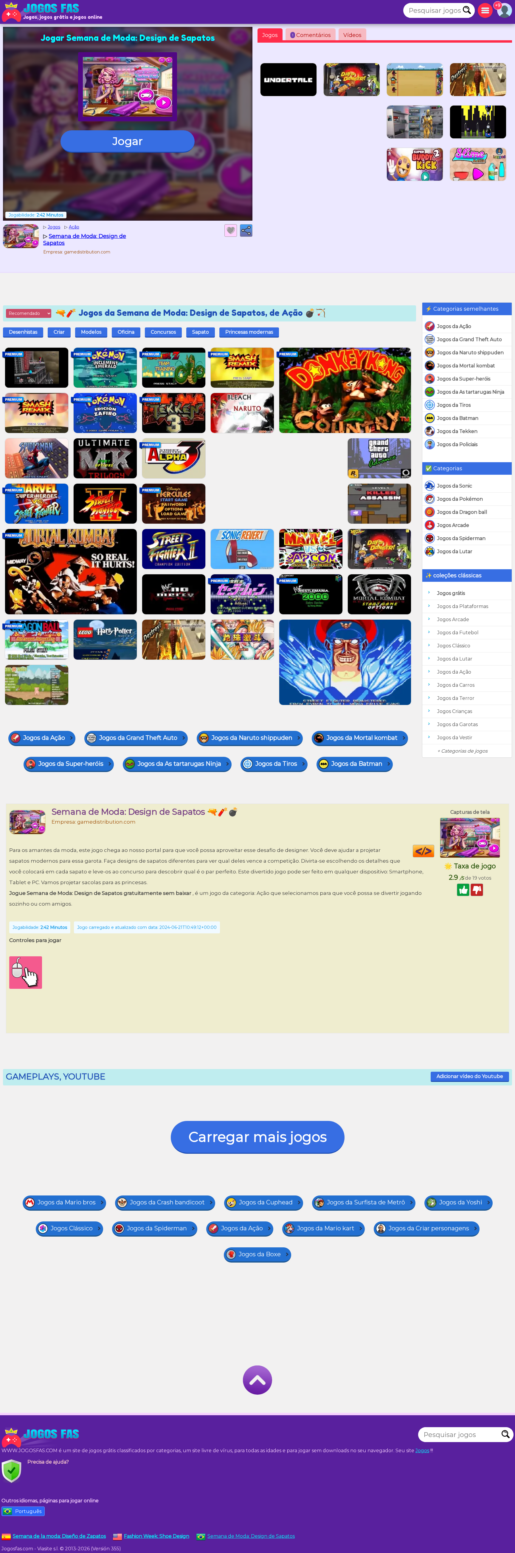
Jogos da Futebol (458, 632)
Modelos (91, 332)
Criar (59, 332)
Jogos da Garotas (457, 724)
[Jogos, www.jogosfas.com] (41, 11)
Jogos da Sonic (454, 486)
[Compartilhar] (246, 230)
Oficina (126, 332)
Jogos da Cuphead (266, 1202)
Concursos (163, 332)
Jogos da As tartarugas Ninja (470, 392)
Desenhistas (23, 332)
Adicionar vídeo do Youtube (470, 1076)
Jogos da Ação (454, 326)
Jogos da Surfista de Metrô (366, 1202)
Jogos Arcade (453, 525)
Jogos (270, 35)
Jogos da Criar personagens (429, 1228)
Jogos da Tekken (457, 431)
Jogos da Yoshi (460, 1202)
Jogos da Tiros (454, 405)
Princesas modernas (249, 332)
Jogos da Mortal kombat (466, 366)
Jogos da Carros (455, 685)
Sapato (200, 332)
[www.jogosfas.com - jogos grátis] (41, 1437)
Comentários (311, 35)
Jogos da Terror (455, 698)
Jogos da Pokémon (460, 499)
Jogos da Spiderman (461, 538)
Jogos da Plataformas (462, 606)
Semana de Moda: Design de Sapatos (251, 1536)
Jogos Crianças (454, 711)
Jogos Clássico (453, 646)
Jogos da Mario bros (67, 1202)
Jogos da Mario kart (325, 1228)
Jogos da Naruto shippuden (470, 352)
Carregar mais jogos (258, 1136)
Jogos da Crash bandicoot (167, 1202)
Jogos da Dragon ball (462, 512)
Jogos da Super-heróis (463, 379)
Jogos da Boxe (260, 1254)
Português (28, 1511)
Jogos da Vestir (454, 737)
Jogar (128, 141)
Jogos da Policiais (457, 444)
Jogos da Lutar (454, 551)
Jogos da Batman (457, 418)
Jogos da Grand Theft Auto (469, 339)
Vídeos (352, 35)
